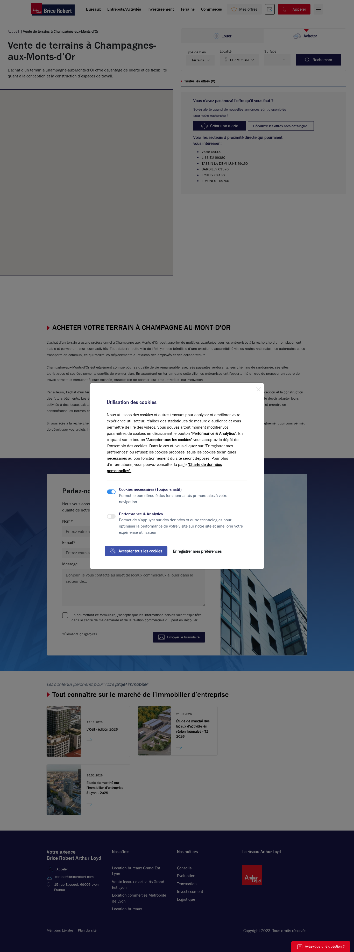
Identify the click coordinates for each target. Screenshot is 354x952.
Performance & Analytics (141, 514)
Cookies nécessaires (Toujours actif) (150, 489)
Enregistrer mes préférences (197, 551)
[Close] (258, 388)
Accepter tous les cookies (140, 551)
